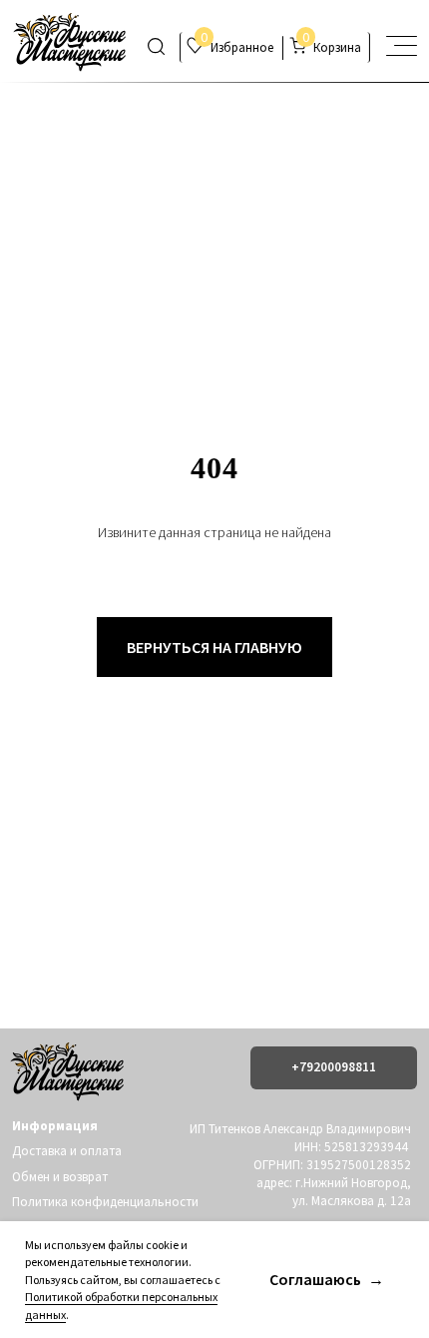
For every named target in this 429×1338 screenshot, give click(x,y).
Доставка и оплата (67, 1150)
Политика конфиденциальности (105, 1201)
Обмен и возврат (60, 1176)
